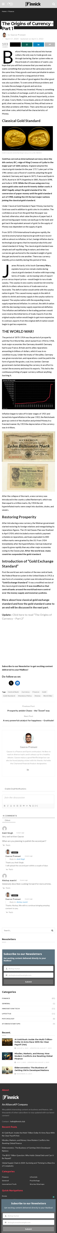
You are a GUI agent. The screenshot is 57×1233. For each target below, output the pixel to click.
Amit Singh (20, 859)
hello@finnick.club (17, 1121)
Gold (44, 692)
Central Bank (13, 692)
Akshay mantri (22, 902)
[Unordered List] (20, 805)
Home (4, 11)
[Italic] (7, 805)
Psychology (8, 1019)
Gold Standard (9, 696)
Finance (11, 11)
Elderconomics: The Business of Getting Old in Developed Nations (32, 1068)
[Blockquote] (23, 805)
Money (37, 696)
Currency (26, 692)
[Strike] (14, 805)
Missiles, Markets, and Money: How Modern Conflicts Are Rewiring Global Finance (33, 1056)
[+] (36, 806)
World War (47, 696)
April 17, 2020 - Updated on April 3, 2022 (24, 39)
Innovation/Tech (11, 1009)
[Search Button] (52, 930)
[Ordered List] (17, 805)
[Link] (30, 805)
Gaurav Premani (18, 35)
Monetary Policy (25, 696)
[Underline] (10, 805)
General (6, 1004)
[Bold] (4, 805)
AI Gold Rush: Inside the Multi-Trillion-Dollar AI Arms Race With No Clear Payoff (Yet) (34, 1042)
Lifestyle (6, 1014)
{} (33, 806)
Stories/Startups (11, 1024)
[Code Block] (26, 805)
